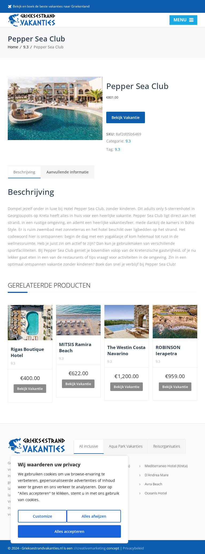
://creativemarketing (89, 548)
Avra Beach (153, 484)
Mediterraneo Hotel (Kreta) (166, 465)
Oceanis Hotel (156, 493)
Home (13, 46)
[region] (69, 499)
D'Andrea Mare (156, 474)
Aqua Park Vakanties (126, 446)
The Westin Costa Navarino (126, 350)
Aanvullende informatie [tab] (67, 172)
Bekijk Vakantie (126, 117)
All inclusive (88, 446)
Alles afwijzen (94, 516)
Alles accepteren (69, 531)
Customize (42, 516)
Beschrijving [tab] (24, 172)
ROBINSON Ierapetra (168, 350)
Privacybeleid (133, 548)
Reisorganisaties (166, 446)
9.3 (26, 46)
